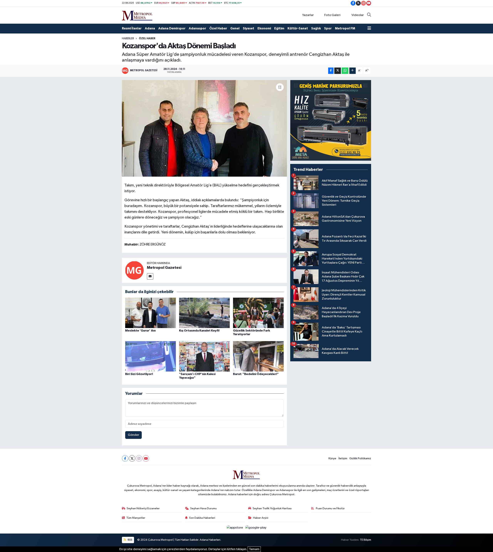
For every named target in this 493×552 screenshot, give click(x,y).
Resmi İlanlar (132, 28)
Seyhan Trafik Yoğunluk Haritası (272, 508)
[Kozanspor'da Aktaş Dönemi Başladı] (204, 128)
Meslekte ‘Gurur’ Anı (140, 330)
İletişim (343, 458)
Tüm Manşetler (135, 517)
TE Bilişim (365, 539)
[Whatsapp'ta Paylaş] (345, 71)
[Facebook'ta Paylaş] (331, 71)
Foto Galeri (332, 15)
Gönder (133, 435)
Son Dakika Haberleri (202, 517)
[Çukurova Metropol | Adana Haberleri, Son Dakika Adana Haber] (137, 15)
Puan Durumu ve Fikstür (330, 508)
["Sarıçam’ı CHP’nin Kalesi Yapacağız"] (204, 356)
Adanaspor (197, 28)
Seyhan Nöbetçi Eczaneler (143, 508)
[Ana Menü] (369, 28)
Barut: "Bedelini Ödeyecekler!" (256, 374)
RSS (129, 539)
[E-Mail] (150, 276)
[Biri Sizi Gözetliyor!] (150, 356)
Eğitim (279, 28)
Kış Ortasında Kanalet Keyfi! (199, 330)
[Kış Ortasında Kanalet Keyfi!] (204, 312)
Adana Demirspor (171, 28)
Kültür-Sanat (298, 28)
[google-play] (256, 527)
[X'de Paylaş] (337, 71)
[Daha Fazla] (352, 71)
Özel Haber (218, 28)
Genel (235, 28)
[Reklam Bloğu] (330, 120)
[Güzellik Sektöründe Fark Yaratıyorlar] (258, 312)
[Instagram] (139, 458)
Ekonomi (264, 28)
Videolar (357, 15)
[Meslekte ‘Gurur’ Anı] (150, 312)
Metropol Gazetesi (164, 268)
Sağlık (316, 28)
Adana (150, 28)
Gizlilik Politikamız (360, 458)
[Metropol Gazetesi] (134, 270)
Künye (332, 458)
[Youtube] (146, 458)
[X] (132, 458)
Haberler (128, 38)
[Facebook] (125, 458)
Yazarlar (308, 15)
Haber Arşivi (260, 517)
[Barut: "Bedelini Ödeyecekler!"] (258, 356)
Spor (328, 28)
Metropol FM (345, 28)
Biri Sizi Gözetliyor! (139, 374)
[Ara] (369, 15)
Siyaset (248, 28)
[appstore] (235, 527)
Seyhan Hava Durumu (203, 508)
